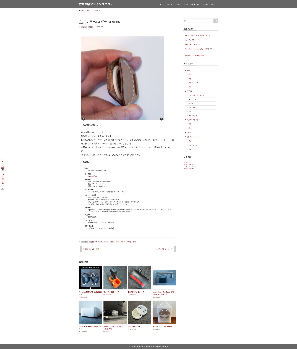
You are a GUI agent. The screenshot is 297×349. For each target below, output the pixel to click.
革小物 (90, 27)
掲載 (190, 87)
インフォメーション (193, 137)
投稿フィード (188, 164)
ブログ (189, 132)
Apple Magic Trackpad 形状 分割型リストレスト (200, 50)
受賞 (190, 141)
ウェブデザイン (193, 107)
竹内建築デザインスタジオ (96, 4)
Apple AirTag (92, 176)
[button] (2, 161)
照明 (190, 111)
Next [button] (161, 119)
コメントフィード (190, 166)
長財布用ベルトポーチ (192, 44)
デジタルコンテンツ (193, 120)
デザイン (84, 27)
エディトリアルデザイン (196, 95)
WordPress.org (189, 168)
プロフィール (193, 145)
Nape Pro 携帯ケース (192, 40)
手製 (134, 242)
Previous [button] (83, 119)
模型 (190, 79)
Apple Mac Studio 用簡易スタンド (196, 55)
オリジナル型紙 (109, 242)
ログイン (187, 163)
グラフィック (193, 115)
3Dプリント (192, 99)
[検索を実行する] (215, 21)
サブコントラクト (194, 83)
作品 (190, 74)
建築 (188, 70)
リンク (191, 149)
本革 (117, 242)
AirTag (129, 242)
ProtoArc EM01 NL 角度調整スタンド (197, 35)
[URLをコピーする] (2, 187)
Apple (123, 242)
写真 (190, 124)
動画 (190, 128)
